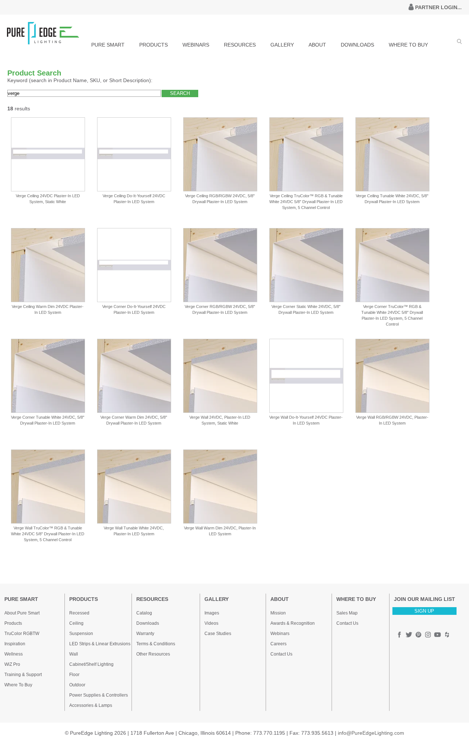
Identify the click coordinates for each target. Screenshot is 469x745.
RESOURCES (240, 45)
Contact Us (281, 654)
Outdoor (77, 684)
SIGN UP (424, 611)
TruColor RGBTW (21, 633)
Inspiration (14, 643)
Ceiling (76, 623)
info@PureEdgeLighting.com (371, 733)
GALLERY (282, 45)
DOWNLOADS (357, 45)
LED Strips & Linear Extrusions (99, 643)
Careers (278, 643)
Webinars (279, 633)
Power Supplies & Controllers (98, 695)
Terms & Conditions (155, 643)
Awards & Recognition (292, 623)
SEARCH (180, 93)
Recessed (79, 613)
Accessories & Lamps (90, 705)
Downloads (147, 623)
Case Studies (217, 633)
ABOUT (317, 45)
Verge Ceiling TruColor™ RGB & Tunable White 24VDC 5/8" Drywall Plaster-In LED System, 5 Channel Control (306, 202)
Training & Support (23, 674)
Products (13, 623)
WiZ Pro (12, 664)
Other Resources (153, 654)
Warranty (145, 633)
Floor (74, 674)
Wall (73, 654)
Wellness (13, 654)
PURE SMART (108, 45)
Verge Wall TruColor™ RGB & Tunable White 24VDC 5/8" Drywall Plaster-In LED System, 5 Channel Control (47, 534)
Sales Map (347, 613)
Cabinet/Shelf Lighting (91, 664)
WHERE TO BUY (408, 45)
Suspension (81, 633)
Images (211, 613)
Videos (211, 623)
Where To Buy (18, 684)
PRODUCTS (153, 45)
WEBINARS (195, 45)
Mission (278, 613)
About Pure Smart (22, 613)
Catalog (144, 613)
